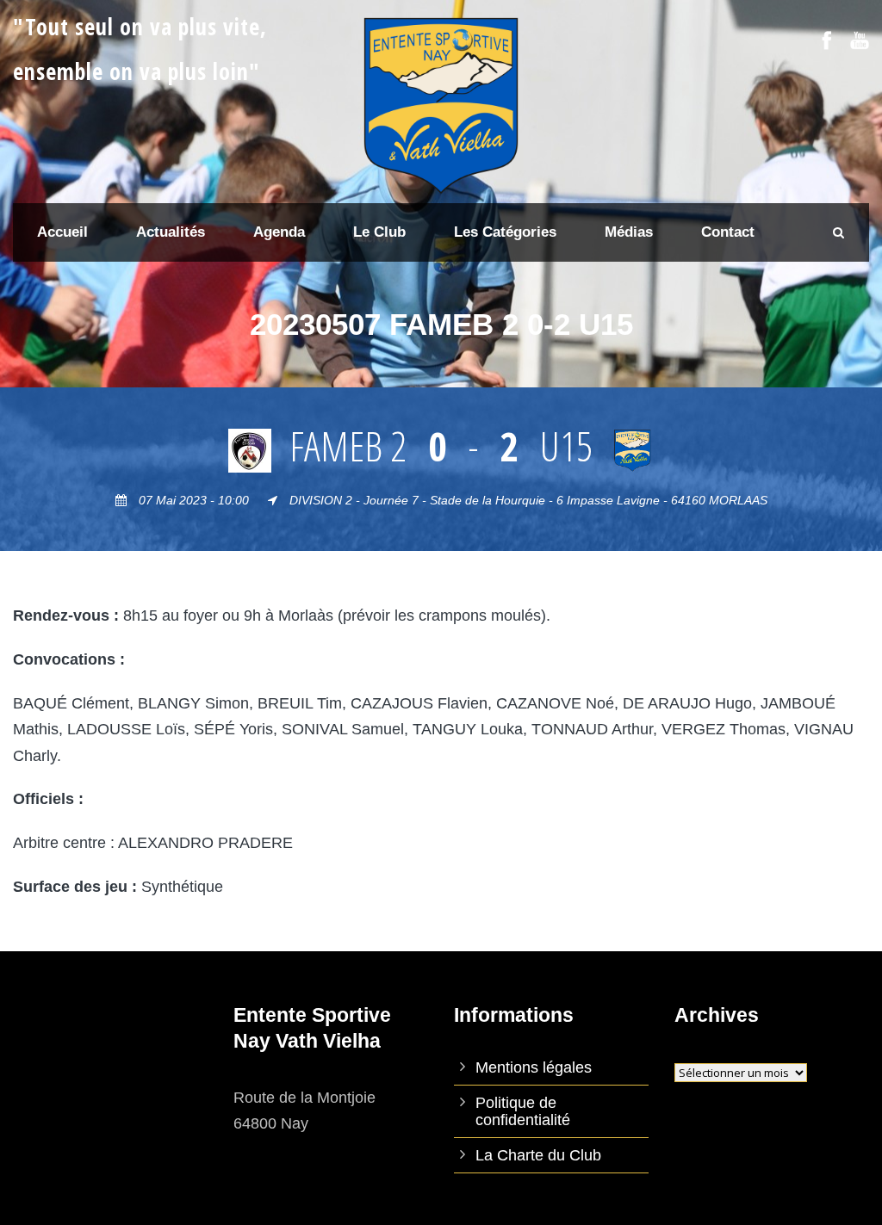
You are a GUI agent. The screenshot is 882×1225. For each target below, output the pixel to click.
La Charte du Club (538, 1155)
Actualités (170, 232)
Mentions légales (533, 1067)
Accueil (62, 232)
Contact (728, 232)
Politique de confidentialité (522, 1111)
